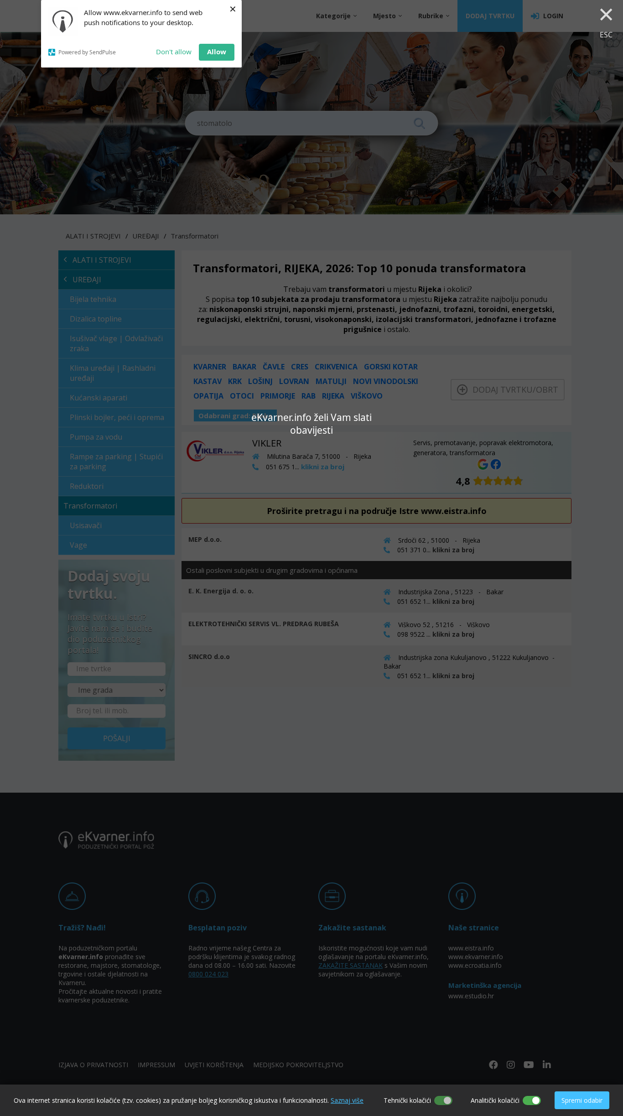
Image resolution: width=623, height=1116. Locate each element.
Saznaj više (347, 1100)
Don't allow (174, 51)
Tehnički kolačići (407, 1100)
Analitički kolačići (495, 1100)
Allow (216, 51)
